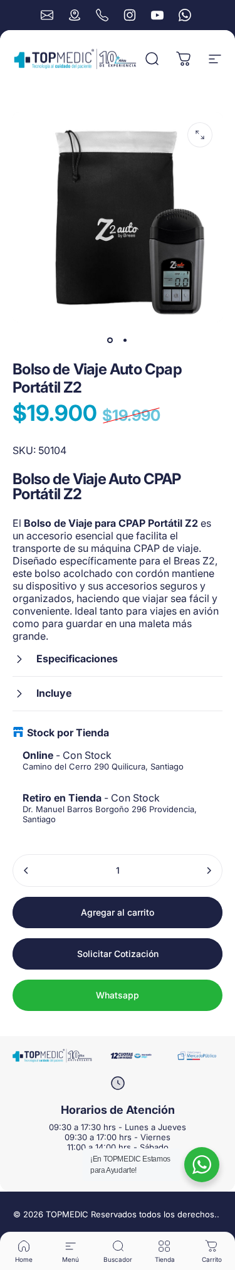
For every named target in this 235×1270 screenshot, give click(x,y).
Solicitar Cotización (118, 953)
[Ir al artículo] (110, 339)
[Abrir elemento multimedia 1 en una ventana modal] (199, 134)
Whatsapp (117, 995)
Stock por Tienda (68, 732)
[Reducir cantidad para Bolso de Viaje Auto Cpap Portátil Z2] (26, 870)
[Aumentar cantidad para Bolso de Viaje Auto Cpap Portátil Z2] (209, 870)
